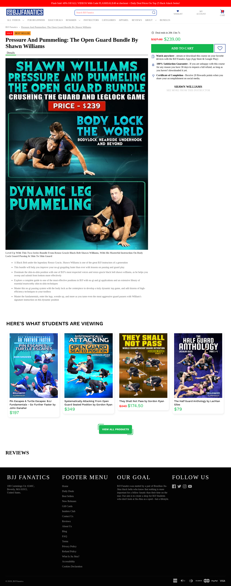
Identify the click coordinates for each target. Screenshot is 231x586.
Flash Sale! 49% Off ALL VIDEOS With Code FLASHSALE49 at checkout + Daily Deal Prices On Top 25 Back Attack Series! (115, 3)
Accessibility (68, 561)
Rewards (71, 20)
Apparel (124, 20)
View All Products (115, 429)
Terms (65, 541)
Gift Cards (67, 506)
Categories (109, 20)
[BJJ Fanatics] (25, 12)
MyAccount (201, 12)
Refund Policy (69, 551)
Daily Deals (55, 20)
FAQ (64, 536)
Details (11, 52)
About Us (67, 526)
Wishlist (178, 14)
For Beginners (36, 20)
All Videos (13, 20)
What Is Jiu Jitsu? (70, 556)
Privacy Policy (69, 546)
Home (65, 486)
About (149, 20)
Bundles (165, 20)
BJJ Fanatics (12, 27)
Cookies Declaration (72, 566)
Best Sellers (68, 496)
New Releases (69, 501)
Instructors (91, 20)
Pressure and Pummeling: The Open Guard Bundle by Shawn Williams (56, 27)
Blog (64, 531)
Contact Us (67, 516)
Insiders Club (68, 511)
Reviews (137, 20)
